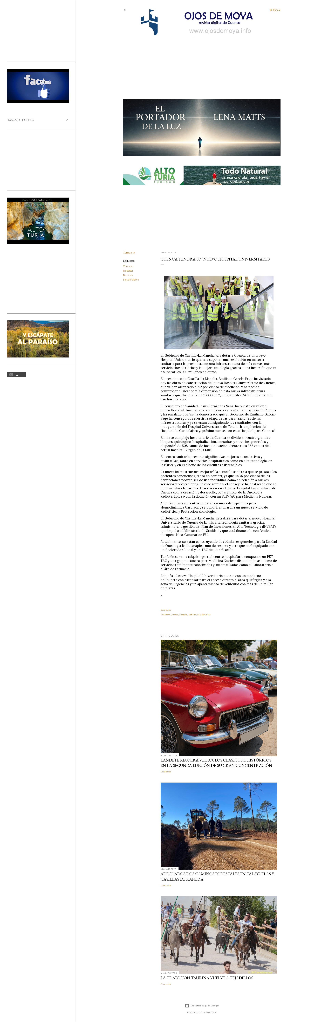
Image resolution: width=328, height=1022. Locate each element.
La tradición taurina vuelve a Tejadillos (207, 977)
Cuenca (127, 266)
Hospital (128, 270)
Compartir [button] (129, 252)
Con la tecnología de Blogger (204, 1005)
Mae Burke (211, 1012)
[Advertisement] (199, 63)
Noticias (128, 275)
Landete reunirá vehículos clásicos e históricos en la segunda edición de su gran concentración (216, 762)
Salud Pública (131, 279)
